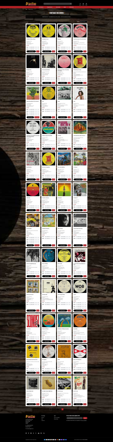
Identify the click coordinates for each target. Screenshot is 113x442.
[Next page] (62, 409)
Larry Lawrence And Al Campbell (33, 267)
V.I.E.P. (74, 294)
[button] (41, 7)
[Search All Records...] (70, 4)
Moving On (60, 197)
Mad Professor (62, 73)
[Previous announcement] (26, 1)
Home (26, 9)
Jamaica (66, 433)
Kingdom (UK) (61, 202)
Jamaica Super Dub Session (78, 228)
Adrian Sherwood (31, 73)
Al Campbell (29, 265)
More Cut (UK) (30, 202)
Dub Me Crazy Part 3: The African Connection (63, 70)
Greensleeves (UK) (61, 171)
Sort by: (78, 21)
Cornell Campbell (62, 361)
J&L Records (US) (46, 105)
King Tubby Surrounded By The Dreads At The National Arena (32, 136)
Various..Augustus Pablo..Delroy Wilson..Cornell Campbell (78, 138)
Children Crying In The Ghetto (47, 135)
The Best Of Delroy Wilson (30, 39)
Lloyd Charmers (47, 139)
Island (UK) (45, 333)
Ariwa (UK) (60, 74)
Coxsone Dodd (78, 74)
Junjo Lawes (61, 170)
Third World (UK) (77, 140)
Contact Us (43, 420)
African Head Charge (46, 71)
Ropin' (59, 359)
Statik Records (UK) (46, 202)
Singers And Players (62, 230)
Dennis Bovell (30, 201)
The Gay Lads (61, 137)
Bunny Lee (61, 298)
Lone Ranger (45, 103)
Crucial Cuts (28, 328)
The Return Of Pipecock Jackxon (63, 328)
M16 (43, 101)
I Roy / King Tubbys (62, 296)
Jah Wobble (77, 298)
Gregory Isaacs (61, 265)
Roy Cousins (61, 201)
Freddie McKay (77, 199)
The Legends (44, 359)
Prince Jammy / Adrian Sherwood (80, 42)
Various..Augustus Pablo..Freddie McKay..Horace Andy (47, 362)
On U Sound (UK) (46, 74)
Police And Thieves (45, 328)
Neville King (46, 42)
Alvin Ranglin (77, 201)
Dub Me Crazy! (60, 391)
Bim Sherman (30, 394)
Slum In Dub (60, 263)
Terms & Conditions (57, 417)
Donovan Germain (31, 298)
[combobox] (57, 4)
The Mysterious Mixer (78, 230)
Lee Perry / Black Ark (47, 332)
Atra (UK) (76, 105)
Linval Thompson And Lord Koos (80, 332)
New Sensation (29, 228)
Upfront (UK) (76, 171)
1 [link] (50, 409)
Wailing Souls (77, 170)
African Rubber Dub (29, 391)
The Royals (61, 199)
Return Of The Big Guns (77, 359)
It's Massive (75, 167)
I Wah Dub (28, 197)
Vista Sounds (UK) (77, 333)
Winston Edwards (31, 139)
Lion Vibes (31, 439)
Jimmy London (46, 137)
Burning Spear (45, 265)
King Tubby (29, 137)
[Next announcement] (87, 1)
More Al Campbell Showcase (31, 263)
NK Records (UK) (46, 43)
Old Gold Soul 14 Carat (77, 69)
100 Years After (44, 294)
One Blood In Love (45, 39)
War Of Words (60, 228)
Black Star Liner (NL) (61, 333)
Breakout (59, 39)
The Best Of (75, 197)
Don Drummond (46, 296)
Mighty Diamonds (30, 103)
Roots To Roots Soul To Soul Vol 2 (31, 359)
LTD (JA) (29, 171)
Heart (59, 101)
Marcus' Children (45, 263)
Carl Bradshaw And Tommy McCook (80, 363)
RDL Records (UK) (30, 395)
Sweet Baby (75, 328)
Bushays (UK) (61, 43)
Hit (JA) (76, 202)
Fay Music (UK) (30, 140)
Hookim (30, 42)
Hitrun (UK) (76, 43)
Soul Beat (59, 135)
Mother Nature (46, 230)
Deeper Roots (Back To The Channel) (32, 101)
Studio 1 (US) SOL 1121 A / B (47, 171)
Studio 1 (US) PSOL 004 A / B (78, 395)
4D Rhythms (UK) (30, 74)
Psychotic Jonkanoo (45, 197)
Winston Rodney (47, 267)
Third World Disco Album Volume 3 (79, 135)
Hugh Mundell (77, 103)
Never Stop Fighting (61, 167)
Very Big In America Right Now (47, 391)
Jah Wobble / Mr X (77, 296)
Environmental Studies (46, 69)
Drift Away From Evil (29, 294)
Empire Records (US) (30, 43)
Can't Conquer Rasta (61, 294)
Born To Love (75, 391)
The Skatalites (77, 361)
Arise (74, 101)
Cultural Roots (30, 296)
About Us (42, 417)
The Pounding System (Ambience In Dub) (79, 264)
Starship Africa (28, 69)
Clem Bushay (62, 42)
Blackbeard (29, 199)
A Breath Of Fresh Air (45, 228)
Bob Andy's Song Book (46, 167)
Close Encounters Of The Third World (79, 39)
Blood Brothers (29, 167)
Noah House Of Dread (62, 103)
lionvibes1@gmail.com (30, 428)
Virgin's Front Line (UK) (31, 105)
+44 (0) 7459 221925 (30, 425)
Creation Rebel (30, 71)
